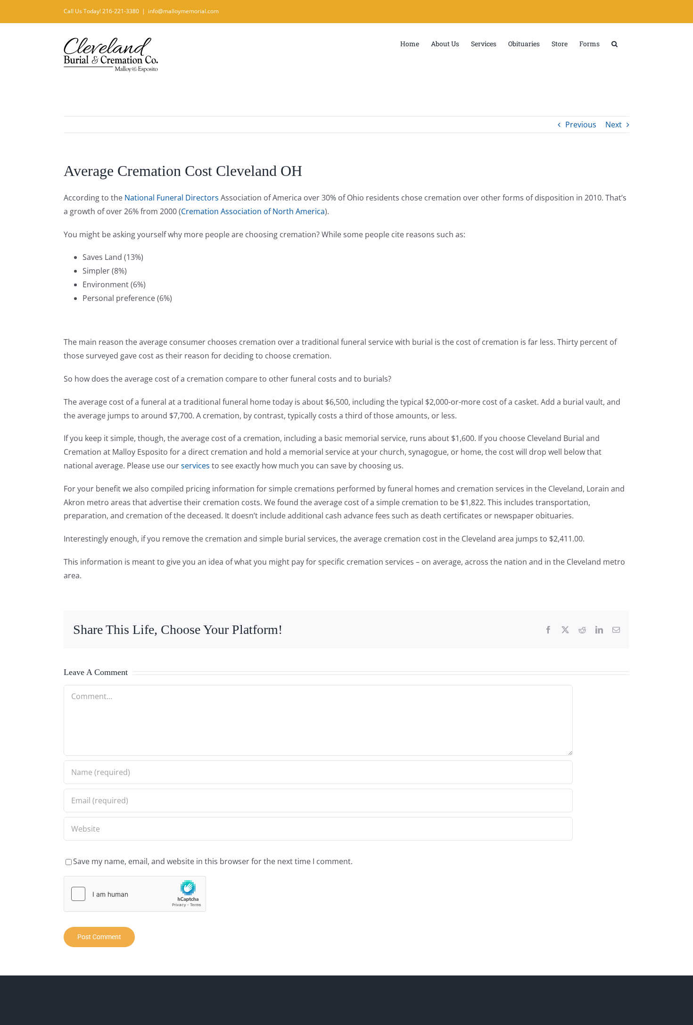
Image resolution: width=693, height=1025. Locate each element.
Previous (580, 124)
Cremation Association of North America (253, 211)
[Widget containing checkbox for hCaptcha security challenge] (135, 894)
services (195, 465)
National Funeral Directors (171, 197)
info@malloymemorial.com (183, 11)
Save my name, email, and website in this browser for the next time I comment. (213, 861)
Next (613, 124)
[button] (614, 43)
